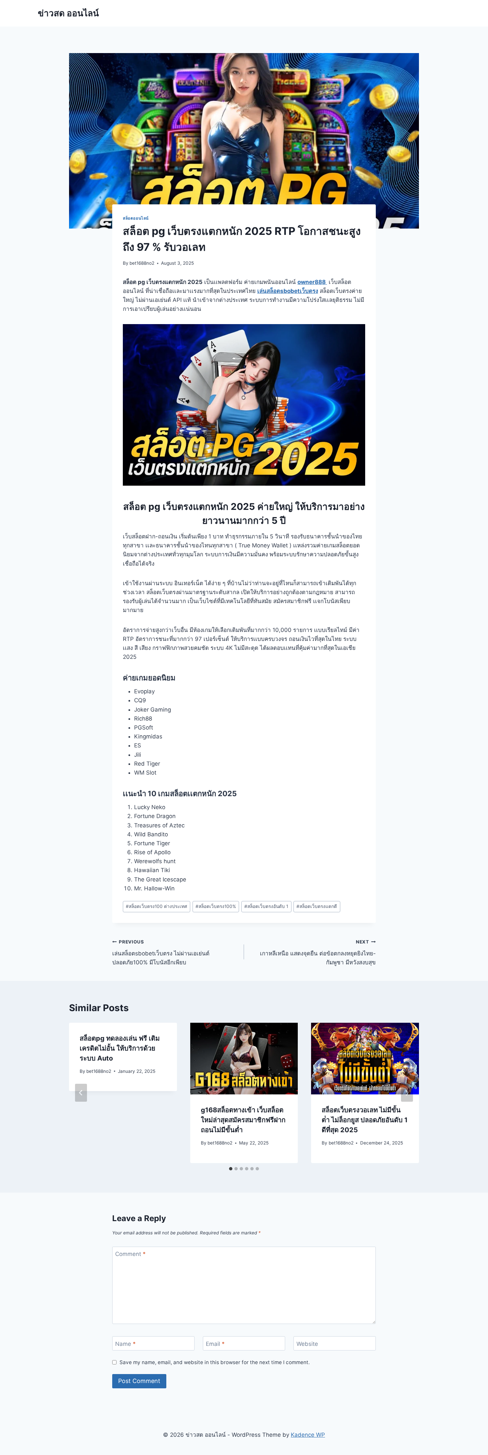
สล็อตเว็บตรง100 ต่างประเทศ (156, 906)
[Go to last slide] (81, 1093)
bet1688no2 (141, 263)
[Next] (407, 1093)
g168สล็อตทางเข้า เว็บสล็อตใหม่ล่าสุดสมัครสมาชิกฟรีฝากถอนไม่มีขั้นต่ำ (243, 1120)
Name (125, 1343)
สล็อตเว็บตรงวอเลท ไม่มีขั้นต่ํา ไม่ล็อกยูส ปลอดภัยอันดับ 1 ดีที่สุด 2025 (365, 1120)
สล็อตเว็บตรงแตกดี (316, 906)
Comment (130, 1254)
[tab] (230, 1168)
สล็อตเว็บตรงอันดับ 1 (266, 906)
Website (307, 1343)
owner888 (312, 282)
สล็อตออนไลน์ (136, 218)
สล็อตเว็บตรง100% (216, 906)
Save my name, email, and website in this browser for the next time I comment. (215, 1362)
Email (215, 1343)
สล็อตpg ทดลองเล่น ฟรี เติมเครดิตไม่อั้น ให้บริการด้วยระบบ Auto (120, 1048)
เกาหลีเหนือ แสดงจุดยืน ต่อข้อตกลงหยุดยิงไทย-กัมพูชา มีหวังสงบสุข (318, 952)
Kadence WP (308, 1434)
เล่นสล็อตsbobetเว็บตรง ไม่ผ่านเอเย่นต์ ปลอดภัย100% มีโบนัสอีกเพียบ (160, 952)
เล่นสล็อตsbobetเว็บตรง (287, 291)
